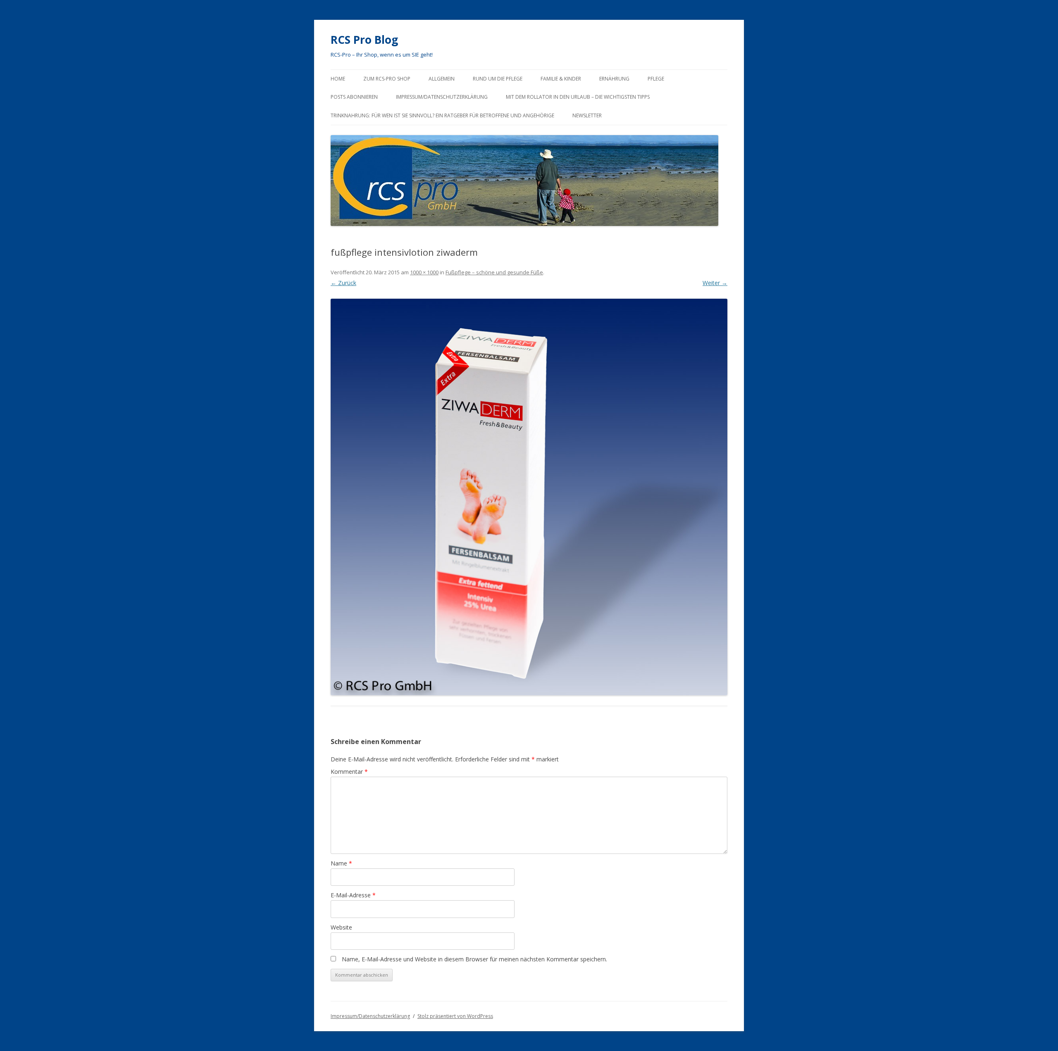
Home (338, 78)
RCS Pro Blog (364, 39)
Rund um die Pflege (497, 78)
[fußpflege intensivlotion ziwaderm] (529, 497)
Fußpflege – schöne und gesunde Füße (494, 272)
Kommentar (349, 771)
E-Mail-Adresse (353, 895)
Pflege (656, 78)
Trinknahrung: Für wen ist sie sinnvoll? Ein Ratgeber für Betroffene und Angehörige (442, 115)
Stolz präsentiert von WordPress (455, 1016)
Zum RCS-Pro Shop (386, 78)
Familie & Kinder (561, 78)
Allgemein (442, 78)
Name (341, 863)
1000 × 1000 (424, 272)
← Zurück (343, 283)
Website (341, 927)
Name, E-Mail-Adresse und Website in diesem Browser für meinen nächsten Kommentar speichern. (474, 959)
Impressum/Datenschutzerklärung (442, 96)
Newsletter (587, 115)
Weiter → (715, 283)
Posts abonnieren (354, 96)
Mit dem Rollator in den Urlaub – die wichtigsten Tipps (578, 96)
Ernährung (614, 78)
